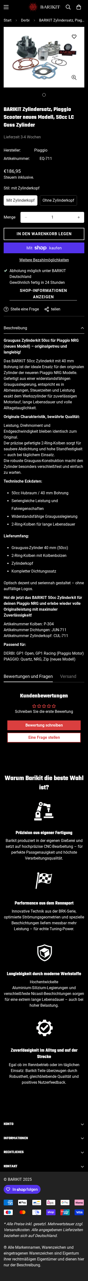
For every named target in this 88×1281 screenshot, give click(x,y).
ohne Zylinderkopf (60, 202)
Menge (9, 217)
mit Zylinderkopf (21, 202)
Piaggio (40, 150)
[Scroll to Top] (79, 1255)
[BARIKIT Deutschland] (44, 7)
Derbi (25, 20)
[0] (78, 7)
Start (7, 20)
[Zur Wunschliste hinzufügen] (73, 36)
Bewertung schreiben (44, 725)
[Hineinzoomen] (73, 77)
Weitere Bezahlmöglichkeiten (44, 260)
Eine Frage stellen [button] (44, 737)
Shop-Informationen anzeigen (43, 293)
